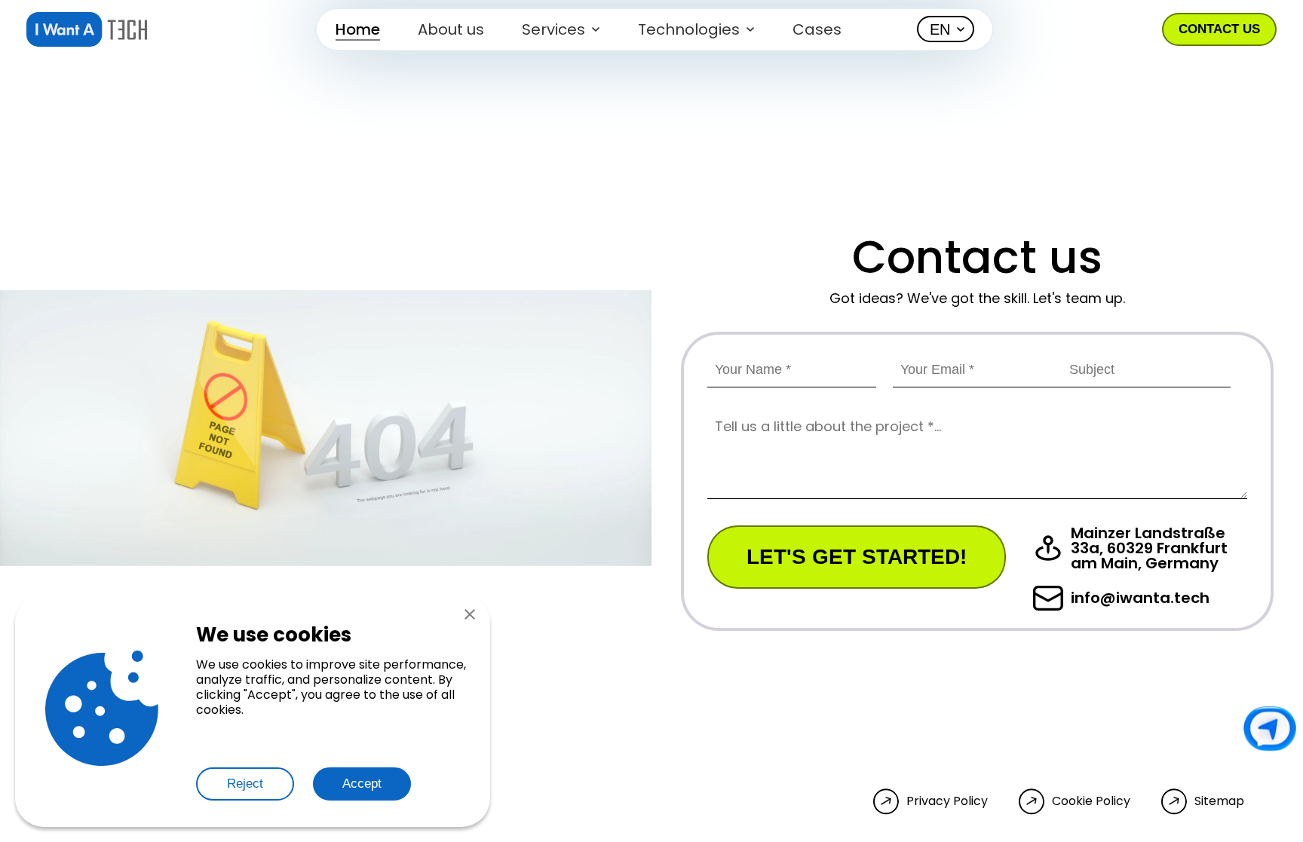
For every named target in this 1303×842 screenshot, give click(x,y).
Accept (362, 783)
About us (451, 29)
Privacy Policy (947, 801)
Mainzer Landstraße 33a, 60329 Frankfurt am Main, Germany (1149, 548)
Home (358, 29)
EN (940, 29)
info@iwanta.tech (1140, 597)
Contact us (1219, 29)
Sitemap (1219, 801)
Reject (245, 783)
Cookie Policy (1091, 801)
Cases (817, 29)
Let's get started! (857, 556)
